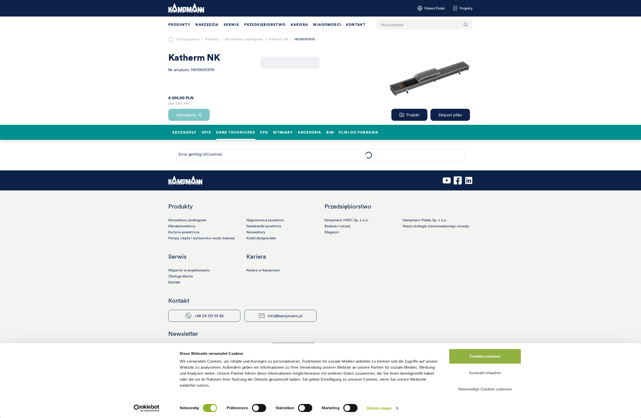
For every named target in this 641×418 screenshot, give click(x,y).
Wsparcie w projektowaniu (189, 270)
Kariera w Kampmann (263, 270)
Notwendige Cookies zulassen (485, 389)
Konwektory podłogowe (187, 220)
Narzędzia (207, 24)
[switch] (259, 408)
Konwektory (255, 232)
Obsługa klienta (180, 276)
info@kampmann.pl (285, 315)
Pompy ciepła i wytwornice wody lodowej (201, 238)
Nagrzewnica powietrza (265, 220)
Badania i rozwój (337, 226)
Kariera (299, 24)
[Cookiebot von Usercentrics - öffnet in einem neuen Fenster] (147, 408)
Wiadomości (327, 24)
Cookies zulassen (485, 356)
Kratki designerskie (261, 238)
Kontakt (356, 24)
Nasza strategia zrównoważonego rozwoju (436, 226)
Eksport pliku (450, 114)
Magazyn (332, 232)
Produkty (179, 24)
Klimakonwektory (182, 226)
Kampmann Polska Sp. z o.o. (425, 220)
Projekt (412, 114)
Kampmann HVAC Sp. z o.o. (347, 220)
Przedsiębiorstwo (264, 24)
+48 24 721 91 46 (209, 315)
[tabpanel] (368, 155)
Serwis (231, 24)
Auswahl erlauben (485, 373)
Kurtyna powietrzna (183, 232)
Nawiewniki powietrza (263, 226)
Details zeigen (379, 408)
